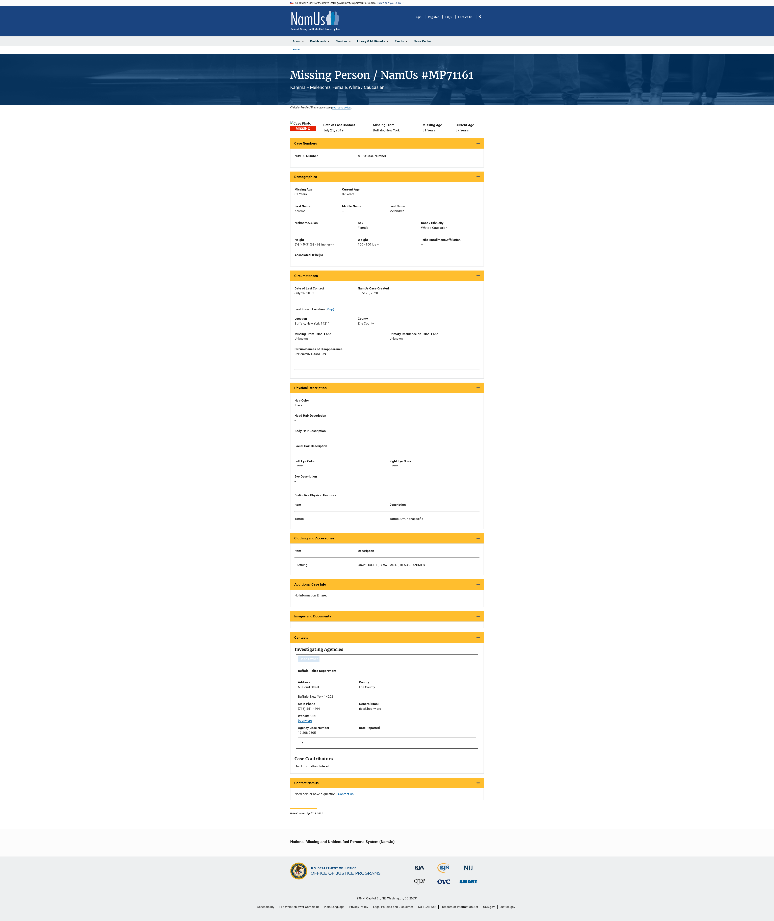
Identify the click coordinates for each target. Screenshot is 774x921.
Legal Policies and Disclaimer (393, 907)
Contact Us (465, 17)
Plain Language (334, 907)
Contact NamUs (306, 783)
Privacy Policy (358, 907)
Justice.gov (507, 907)
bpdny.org (305, 720)
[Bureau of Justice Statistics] (443, 871)
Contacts (301, 638)
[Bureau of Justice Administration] (419, 866)
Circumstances (306, 276)
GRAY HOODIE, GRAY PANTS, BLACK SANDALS (391, 565)
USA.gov (489, 907)
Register (433, 17)
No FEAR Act (427, 907)
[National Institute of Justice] (468, 866)
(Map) (330, 309)
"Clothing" (301, 565)
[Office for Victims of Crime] (443, 882)
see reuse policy (341, 107)
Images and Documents (312, 616)
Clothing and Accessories (314, 538)
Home (296, 49)
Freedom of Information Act (459, 907)
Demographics (305, 177)
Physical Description (310, 388)
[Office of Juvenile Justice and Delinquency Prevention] (419, 883)
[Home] (315, 21)
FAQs (448, 17)
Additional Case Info (310, 584)
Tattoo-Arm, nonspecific (406, 519)
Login (417, 17)
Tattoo (299, 519)
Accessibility (265, 907)
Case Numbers (305, 143)
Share (481, 18)
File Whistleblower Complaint (299, 907)
